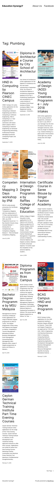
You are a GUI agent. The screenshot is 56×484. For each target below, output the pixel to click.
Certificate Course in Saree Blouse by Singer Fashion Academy (45, 193)
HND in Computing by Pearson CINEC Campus (10, 91)
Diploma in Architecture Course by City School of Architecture (28, 64)
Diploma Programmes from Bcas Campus (27, 273)
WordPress (50, 481)
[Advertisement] (28, 25)
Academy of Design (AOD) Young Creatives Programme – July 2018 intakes (45, 96)
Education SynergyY (12, 6)
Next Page (50, 471)
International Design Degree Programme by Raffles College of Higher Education (28, 197)
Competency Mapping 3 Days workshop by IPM (10, 191)
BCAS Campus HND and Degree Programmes (45, 304)
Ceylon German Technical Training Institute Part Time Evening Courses (9, 408)
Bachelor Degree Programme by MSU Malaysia (9, 302)
